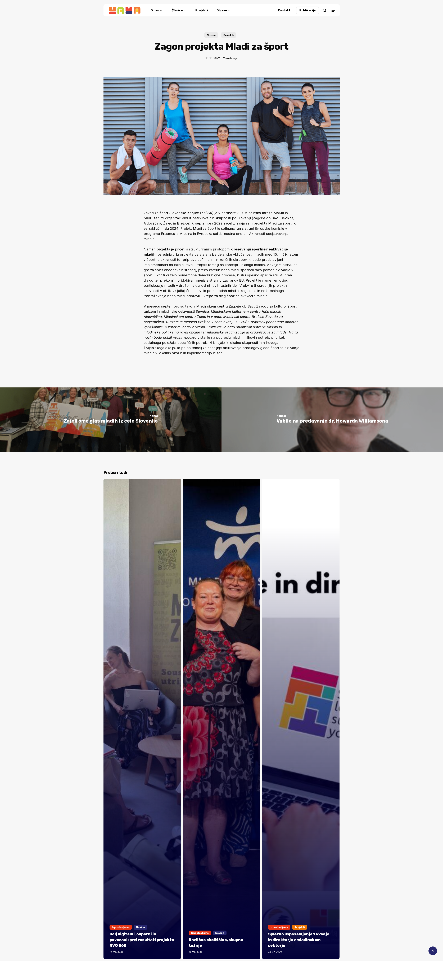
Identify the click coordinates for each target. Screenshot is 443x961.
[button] (333, 10)
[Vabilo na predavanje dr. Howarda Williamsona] (332, 419)
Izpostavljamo (120, 927)
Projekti (228, 35)
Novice (211, 35)
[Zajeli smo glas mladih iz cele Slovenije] (111, 419)
